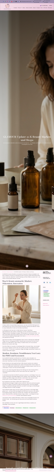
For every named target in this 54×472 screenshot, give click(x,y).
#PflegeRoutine (25, 407)
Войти (50, 5)
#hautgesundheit (32, 407)
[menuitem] (15, 8)
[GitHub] (14, 2)
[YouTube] (12, 2)
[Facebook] (10, 2)
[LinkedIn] (50, 282)
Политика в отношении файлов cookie (10, 470)
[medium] (16, 1)
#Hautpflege (12, 407)
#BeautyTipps (6, 407)
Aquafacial (23, 379)
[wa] (5, 1)
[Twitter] (47, 282)
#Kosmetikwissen (19, 407)
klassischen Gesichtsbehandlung (9, 395)
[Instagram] (7, 2)
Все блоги (4, 271)
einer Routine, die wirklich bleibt (33, 336)
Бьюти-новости (10, 271)
